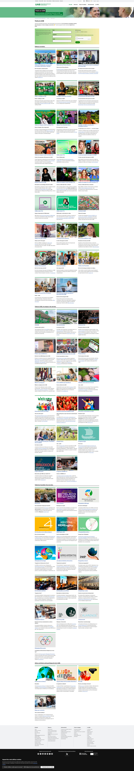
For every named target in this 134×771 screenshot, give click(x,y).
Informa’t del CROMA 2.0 (72, 481)
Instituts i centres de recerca (52, 730)
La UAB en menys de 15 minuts (64, 96)
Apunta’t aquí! (46, 511)
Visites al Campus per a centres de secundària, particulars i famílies (43, 65)
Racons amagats (50, 130)
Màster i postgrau (84, 31)
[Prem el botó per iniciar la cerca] (84, 1)
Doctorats (36, 731)
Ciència (49, 716)
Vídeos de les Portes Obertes (64, 65)
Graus (36, 729)
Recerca (76, 4)
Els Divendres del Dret (40, 590)
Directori (88, 744)
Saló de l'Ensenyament (40, 265)
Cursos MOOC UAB (38, 738)
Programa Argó (82, 441)
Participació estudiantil (77, 729)
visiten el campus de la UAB (62, 189)
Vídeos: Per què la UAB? (40, 238)
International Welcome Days (42, 411)
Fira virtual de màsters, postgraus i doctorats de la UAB (65, 294)
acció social (65, 417)
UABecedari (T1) (61, 211)
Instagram (59, 363)
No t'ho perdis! (44, 421)
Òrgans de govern (90, 731)
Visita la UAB (37, 745)
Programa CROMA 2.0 (62, 471)
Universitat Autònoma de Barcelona (40, 18)
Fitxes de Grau (81, 353)
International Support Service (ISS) (66, 736)
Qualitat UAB (89, 737)
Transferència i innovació (51, 739)
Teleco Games (60, 503)
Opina (88, 735)
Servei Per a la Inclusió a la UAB (86, 411)
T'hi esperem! (52, 272)
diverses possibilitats (42, 448)
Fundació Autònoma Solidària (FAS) (65, 411)
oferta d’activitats (43, 687)
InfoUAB (37, 325)
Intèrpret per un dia (83, 590)
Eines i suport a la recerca (52, 736)
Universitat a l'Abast (38, 743)
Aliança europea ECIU (64, 737)
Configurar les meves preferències (32, 767)
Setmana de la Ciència (40, 681)
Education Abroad (37, 737)
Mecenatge (76, 736)
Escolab (80, 681)
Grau (78, 31)
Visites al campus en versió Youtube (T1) (88, 182)
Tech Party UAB (60, 619)
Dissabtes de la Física (62, 596)
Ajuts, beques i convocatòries (39, 744)
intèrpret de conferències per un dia (85, 599)
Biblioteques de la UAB (39, 359)
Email (54, 39)
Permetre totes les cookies (47, 767)
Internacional (91, 4)
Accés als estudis (63, 735)
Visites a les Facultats (83, 265)
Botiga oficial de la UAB (40, 182)
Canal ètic (88, 736)
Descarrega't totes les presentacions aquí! (86, 104)
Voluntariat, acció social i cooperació (79, 731)
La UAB (97, 4)
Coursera (71, 387)
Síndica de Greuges (90, 742)
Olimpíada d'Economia (40, 648)
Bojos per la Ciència (39, 710)
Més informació (96, 246)
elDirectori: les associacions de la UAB (66, 354)
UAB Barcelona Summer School (86, 382)
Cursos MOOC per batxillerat (64, 382)
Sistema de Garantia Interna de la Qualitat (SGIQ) (40, 736)
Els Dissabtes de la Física (63, 590)
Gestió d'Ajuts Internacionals (52, 737)
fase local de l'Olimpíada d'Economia (47, 654)
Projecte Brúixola (39, 471)
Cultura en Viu (81, 325)
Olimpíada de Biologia (83, 503)
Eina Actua (37, 503)
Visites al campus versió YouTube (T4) (44, 125)
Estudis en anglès (63, 730)
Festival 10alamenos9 (82, 625)
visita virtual (69, 333)
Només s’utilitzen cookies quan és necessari (13, 767)
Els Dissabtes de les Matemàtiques (43, 532)
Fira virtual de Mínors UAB (84, 238)
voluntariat (66, 418)
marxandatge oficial (44, 189)
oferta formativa (81, 330)
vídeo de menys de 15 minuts (64, 102)
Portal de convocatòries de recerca (53, 738)
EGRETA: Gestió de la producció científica (53, 734)
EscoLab (82, 685)
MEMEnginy (59, 536)
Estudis (70, 4)
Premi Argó (91, 452)
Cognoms (55, 34)
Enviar (77, 42)
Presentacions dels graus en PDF (86, 96)
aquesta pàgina (61, 69)
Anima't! (90, 391)
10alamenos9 (81, 619)
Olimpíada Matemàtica (83, 532)
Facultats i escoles (37, 742)
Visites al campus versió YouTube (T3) (44, 155)
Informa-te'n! (90, 422)
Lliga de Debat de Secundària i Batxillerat (67, 681)
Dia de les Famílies (61, 265)
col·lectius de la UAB (62, 358)
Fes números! (40, 659)
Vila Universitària (61, 325)
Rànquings (88, 730)
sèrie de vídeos (81, 132)
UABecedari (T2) (39, 211)
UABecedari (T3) (61, 155)
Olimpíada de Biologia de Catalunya (89, 509)
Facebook (69, 362)
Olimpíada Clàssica (39, 619)
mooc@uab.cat (65, 391)
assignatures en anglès (82, 389)
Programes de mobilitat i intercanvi (66, 729)
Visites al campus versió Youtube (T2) (66, 182)
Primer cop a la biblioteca (41, 353)
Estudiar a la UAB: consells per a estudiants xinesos (86, 125)
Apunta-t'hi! (40, 77)
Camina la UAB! (82, 211)
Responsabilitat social (77, 735)
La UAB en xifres (89, 729)
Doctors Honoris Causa (90, 741)
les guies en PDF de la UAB (45, 103)
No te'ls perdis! (95, 162)
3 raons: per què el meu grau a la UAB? (87, 155)
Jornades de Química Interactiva (64, 560)
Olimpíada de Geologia (40, 560)
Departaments (50, 729)
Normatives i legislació (90, 743)
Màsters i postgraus (39, 382)
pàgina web (37, 360)
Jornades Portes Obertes (63, 238)
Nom (53, 30)
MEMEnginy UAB (61, 532)
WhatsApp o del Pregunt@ (40, 362)
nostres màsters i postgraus (42, 389)
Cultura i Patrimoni (77, 730)
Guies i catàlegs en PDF (40, 96)
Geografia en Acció (83, 560)
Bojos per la (45, 716)
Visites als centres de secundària (43, 293)
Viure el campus (82, 4)
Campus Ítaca (60, 441)
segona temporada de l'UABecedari (48, 215)
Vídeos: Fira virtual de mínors (64, 125)
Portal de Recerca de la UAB (52, 731)
